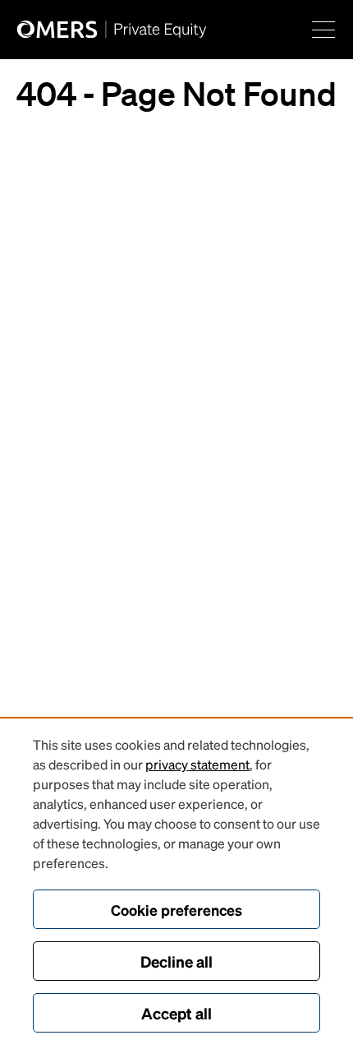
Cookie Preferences (176, 909)
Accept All (176, 1013)
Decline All (176, 961)
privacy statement (197, 764)
